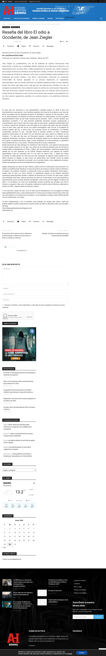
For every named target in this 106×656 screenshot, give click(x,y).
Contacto (77, 584)
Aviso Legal (78, 587)
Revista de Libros (22, 24)
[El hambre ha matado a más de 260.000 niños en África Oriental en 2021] (42, 582)
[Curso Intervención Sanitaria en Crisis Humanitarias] (7, 595)
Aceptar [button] (81, 653)
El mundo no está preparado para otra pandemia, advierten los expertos (20, 374)
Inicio (3, 24)
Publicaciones (11, 24)
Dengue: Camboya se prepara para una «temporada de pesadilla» (55, 235)
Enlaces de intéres (80, 590)
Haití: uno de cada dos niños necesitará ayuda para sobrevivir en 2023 (18, 382)
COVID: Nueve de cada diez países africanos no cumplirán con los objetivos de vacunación (17, 427)
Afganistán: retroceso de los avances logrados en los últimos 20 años (20, 400)
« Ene (4, 547)
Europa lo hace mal (54, 590)
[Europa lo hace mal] (42, 593)
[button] (101, 18)
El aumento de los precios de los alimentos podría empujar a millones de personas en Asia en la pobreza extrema (17, 236)
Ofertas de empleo (80, 593)
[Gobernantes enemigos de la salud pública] (42, 602)
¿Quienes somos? (80, 580)
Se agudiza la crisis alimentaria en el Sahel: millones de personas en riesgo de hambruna (18, 391)
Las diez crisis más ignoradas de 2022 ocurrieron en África (19, 408)
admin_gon (8, 41)
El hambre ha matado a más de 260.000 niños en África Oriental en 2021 (57, 582)
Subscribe (98, 617)
